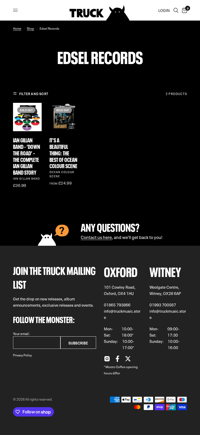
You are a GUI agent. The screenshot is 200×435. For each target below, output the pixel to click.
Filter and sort (33, 93)
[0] (183, 10)
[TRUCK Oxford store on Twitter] (128, 360)
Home (17, 28)
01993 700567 (162, 304)
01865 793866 (117, 304)
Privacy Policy (22, 354)
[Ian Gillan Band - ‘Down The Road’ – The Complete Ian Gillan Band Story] (27, 117)
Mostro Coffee (115, 366)
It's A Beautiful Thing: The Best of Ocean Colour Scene (63, 152)
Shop (30, 28)
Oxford (121, 270)
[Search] (176, 10)
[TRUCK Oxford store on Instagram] (107, 360)
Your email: (21, 333)
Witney (165, 270)
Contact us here (96, 237)
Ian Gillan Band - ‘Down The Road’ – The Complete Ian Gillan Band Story (26, 155)
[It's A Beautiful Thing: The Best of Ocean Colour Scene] (63, 117)
